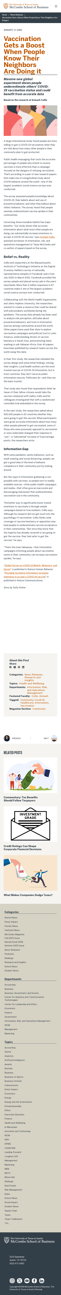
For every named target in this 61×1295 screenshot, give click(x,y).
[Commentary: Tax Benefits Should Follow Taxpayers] (30, 775)
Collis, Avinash (40, 696)
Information (41, 702)
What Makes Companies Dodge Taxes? (28, 895)
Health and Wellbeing (31, 683)
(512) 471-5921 (17, 1263)
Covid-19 (39, 699)
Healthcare (26, 702)
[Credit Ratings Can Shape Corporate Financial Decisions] (30, 824)
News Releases (33, 674)
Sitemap (38, 1289)
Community (26, 699)
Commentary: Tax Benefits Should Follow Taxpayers (21, 799)
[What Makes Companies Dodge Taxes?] (30, 873)
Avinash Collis (47, 237)
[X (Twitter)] (15, 667)
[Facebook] (10, 667)
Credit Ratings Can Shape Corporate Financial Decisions (23, 848)
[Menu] (56, 6)
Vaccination (27, 705)
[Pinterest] (19, 667)
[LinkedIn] (23, 667)
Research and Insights (33, 679)
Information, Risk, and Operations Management (37, 690)
